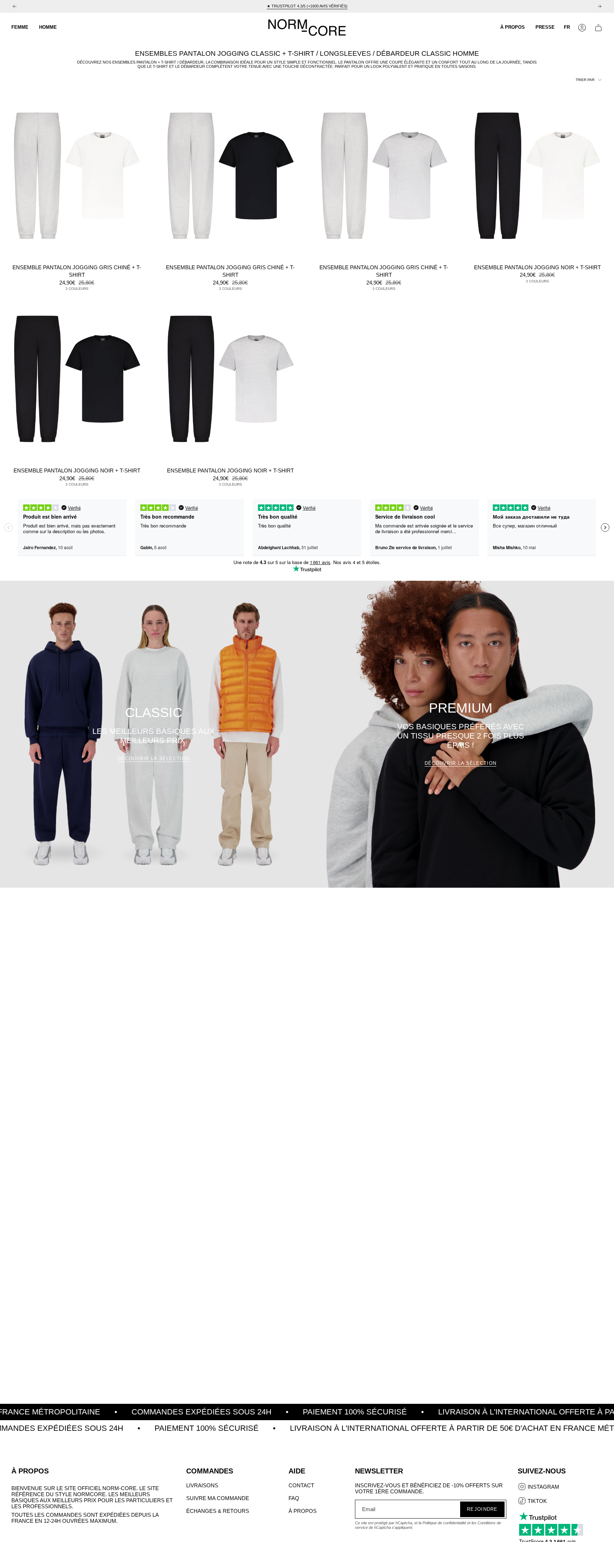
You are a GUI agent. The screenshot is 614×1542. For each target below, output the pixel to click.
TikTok (536, 1501)
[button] (20, 27)
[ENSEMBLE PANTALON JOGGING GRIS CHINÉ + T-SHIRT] (77, 175)
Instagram (542, 1487)
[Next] (599, 6)
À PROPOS (303, 1511)
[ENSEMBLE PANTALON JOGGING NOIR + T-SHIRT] (537, 175)
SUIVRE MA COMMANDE (217, 1498)
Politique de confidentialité (444, 1523)
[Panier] (598, 28)
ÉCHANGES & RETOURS (217, 1511)
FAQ (294, 1498)
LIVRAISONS (202, 1485)
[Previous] (14, 6)
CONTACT (301, 1485)
